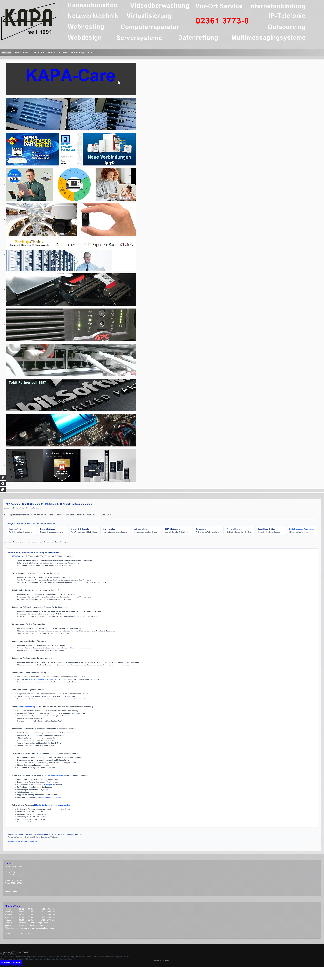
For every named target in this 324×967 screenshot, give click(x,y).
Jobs (90, 52)
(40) (46, 504)
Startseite (6, 52)
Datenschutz (26, 934)
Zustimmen (5, 962)
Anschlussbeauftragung (51, 797)
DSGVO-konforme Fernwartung (301, 529)
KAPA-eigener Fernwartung (79, 648)
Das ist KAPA (22, 52)
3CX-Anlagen (47, 785)
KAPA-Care (16, 556)
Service (51, 52)
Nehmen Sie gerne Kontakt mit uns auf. (22, 841)
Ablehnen (17, 962)
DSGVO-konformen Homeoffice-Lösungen (44, 679)
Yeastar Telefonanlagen (53, 775)
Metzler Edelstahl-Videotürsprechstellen (52, 805)
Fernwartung (77, 52)
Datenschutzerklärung (8, 966)
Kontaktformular (11, 891)
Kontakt (63, 52)
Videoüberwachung (26, 707)
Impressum (9, 934)
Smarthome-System (82, 699)
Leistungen (38, 52)
